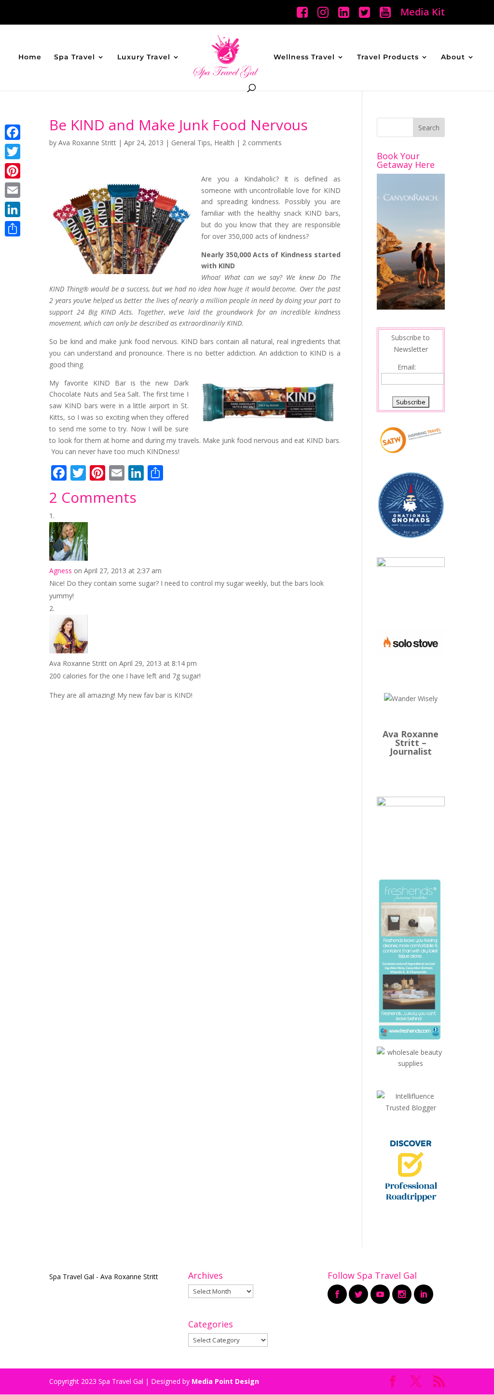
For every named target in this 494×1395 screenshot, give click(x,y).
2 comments (262, 142)
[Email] (12, 190)
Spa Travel (74, 57)
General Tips (190, 142)
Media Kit (422, 12)
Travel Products (388, 57)
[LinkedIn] (12, 209)
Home (29, 57)
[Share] (12, 228)
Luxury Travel (143, 57)
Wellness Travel (304, 57)
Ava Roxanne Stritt (87, 142)
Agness (60, 570)
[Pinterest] (12, 170)
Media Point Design (225, 1381)
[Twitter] (12, 151)
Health (224, 142)
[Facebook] (12, 132)
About (453, 57)
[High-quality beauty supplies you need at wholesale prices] (411, 1063)
